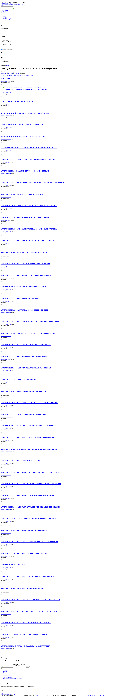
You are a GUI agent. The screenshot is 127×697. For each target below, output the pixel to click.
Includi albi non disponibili (7, 49)
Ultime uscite (6, 17)
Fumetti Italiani (5, 40)
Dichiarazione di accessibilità (96, 695)
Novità (3, 60)
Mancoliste (5, 671)
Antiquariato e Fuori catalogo (8, 41)
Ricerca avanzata (4, 10)
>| (7, 655)
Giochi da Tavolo (5, 43)
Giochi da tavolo (6, 19)
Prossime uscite (5, 61)
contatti (2, 4)
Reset (7, 65)
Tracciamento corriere (7, 675)
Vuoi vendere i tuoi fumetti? (9, 673)
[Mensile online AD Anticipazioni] (19, 664)
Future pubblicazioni (7, 18)
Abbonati (5, 672)
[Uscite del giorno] (19, 665)
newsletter (6, 4)
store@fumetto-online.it (39, 695)
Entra (2, 693)
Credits (104, 695)
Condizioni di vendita (7, 677)
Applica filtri (3, 65)
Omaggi (5, 670)
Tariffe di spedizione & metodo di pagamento (12, 678)
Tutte (3, 39)
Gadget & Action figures (7, 44)
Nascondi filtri (4, 73)
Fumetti (4, 16)
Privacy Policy (87, 695)
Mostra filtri (10, 73)
